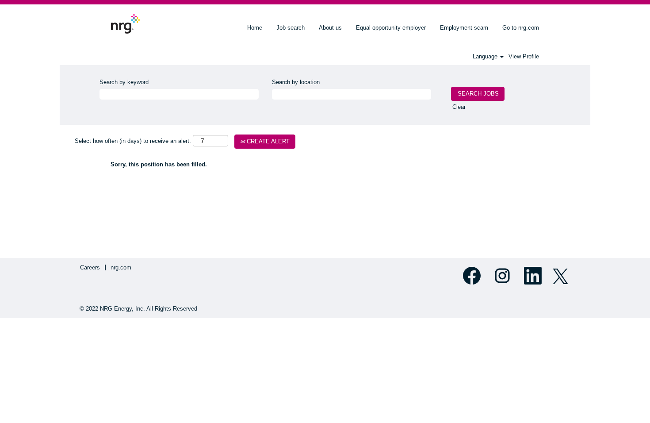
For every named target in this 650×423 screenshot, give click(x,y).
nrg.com (121, 267)
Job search (290, 27)
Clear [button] (459, 107)
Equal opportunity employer (391, 27)
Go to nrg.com (520, 27)
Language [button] (486, 56)
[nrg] (126, 23)
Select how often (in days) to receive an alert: (133, 141)
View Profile (524, 56)
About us (330, 27)
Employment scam (464, 27)
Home (254, 27)
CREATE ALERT (267, 141)
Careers (90, 267)
